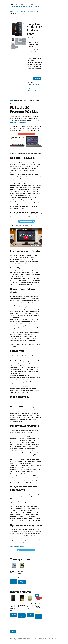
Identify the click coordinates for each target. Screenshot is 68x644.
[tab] (11, 100)
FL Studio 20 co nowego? (27, 221)
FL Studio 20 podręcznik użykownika (27, 550)
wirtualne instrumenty (32, 93)
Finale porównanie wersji (18, 639)
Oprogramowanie (15, 6)
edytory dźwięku (36, 84)
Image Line (22, 11)
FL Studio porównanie (43, 638)
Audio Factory (14, 4)
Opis (11, 100)
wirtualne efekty (34, 91)
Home (11, 11)
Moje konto (39, 639)
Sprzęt (25, 6)
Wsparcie (37, 6)
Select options (22, 582)
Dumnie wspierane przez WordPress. (23, 638)
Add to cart (37, 78)
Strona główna (34, 638)
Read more (30, 615)
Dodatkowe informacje (20, 100)
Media (37, 100)
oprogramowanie (37, 86)
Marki (30, 6)
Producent (16, 11)
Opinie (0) (31, 100)
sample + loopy (30, 89)
